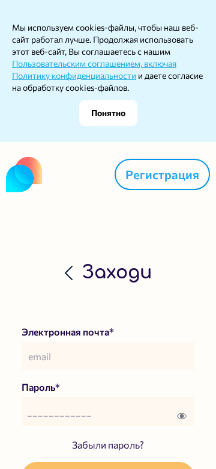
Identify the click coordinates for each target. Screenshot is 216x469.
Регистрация (162, 174)
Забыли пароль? (108, 444)
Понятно (108, 113)
